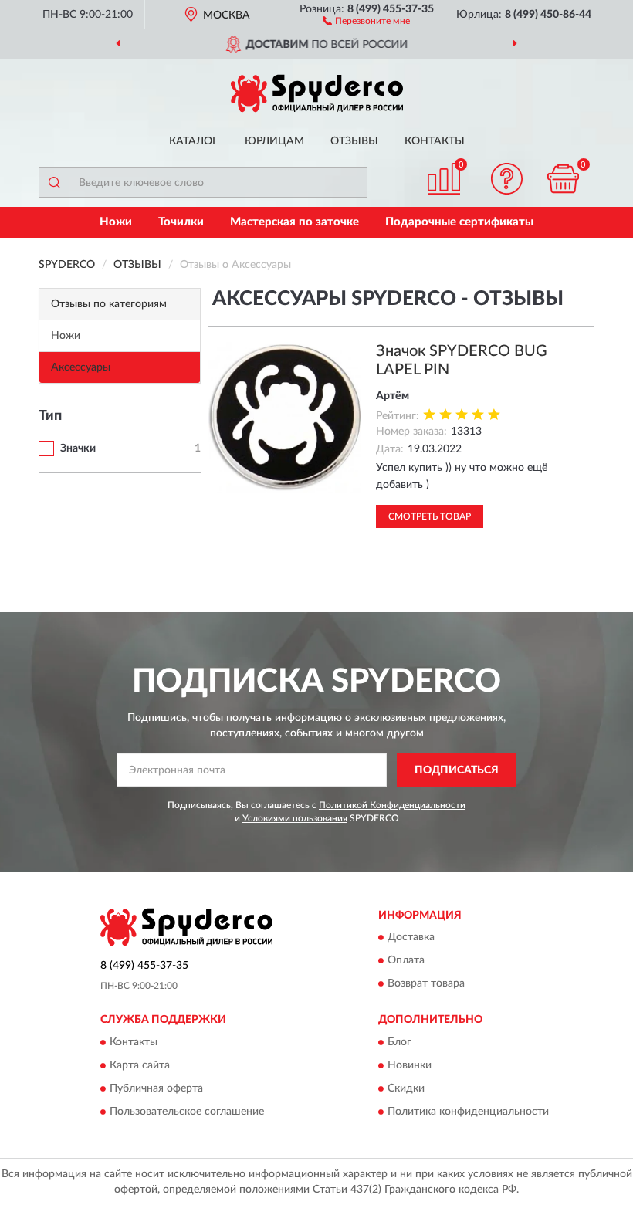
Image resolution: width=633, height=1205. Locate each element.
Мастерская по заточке (294, 222)
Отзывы (354, 141)
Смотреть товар (429, 516)
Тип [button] (50, 416)
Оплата (406, 961)
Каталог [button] (193, 141)
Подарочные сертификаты (459, 222)
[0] (564, 179)
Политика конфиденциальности (468, 1111)
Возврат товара (426, 984)
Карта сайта (140, 1065)
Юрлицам (274, 141)
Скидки (406, 1088)
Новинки (410, 1065)
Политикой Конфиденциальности (392, 805)
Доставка (411, 938)
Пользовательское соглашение (187, 1111)
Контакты (435, 141)
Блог (399, 1042)
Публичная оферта (156, 1088)
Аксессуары (80, 367)
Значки (78, 448)
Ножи (116, 222)
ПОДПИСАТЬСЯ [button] (457, 770)
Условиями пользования (294, 818)
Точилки (181, 222)
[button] (366, 20)
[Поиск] (54, 182)
